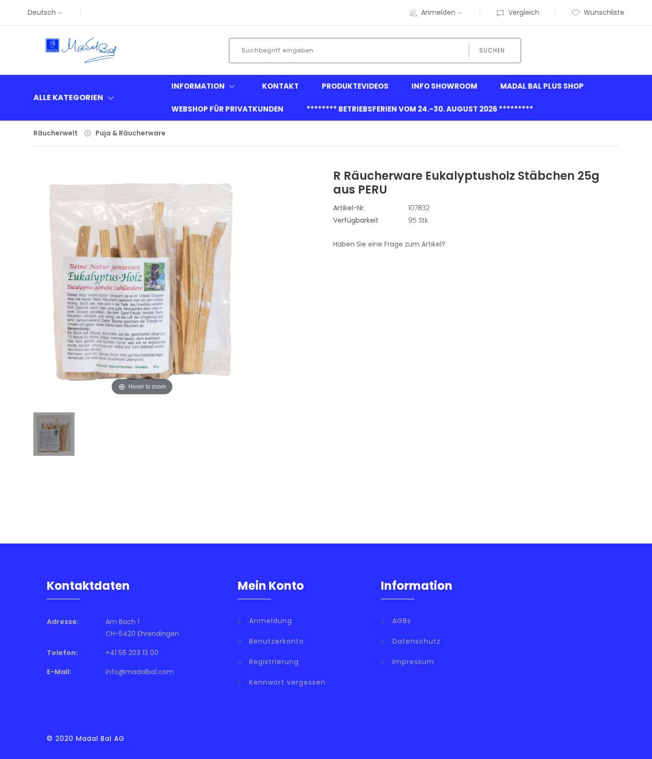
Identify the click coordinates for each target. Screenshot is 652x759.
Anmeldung (270, 621)
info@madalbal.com (139, 672)
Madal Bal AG (100, 738)
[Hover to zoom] (142, 290)
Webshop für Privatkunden (227, 109)
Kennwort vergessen (287, 682)
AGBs (401, 621)
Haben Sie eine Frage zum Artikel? (389, 244)
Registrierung (274, 662)
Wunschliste (604, 12)
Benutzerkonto (276, 641)
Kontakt (280, 86)
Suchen (492, 50)
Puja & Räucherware (130, 133)
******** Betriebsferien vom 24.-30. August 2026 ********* (419, 109)
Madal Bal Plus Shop (542, 86)
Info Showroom (444, 86)
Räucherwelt (55, 133)
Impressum (413, 662)
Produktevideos (355, 86)
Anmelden (438, 12)
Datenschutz (416, 641)
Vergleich (523, 12)
